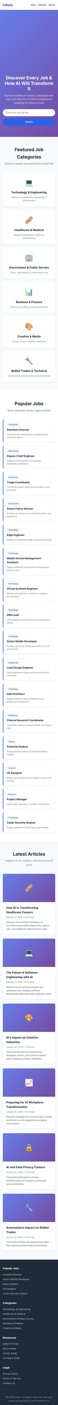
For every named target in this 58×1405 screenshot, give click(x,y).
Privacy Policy (10, 1373)
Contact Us (9, 1383)
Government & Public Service (18, 1318)
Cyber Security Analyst (15, 1293)
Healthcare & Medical (14, 1313)
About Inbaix (9, 1348)
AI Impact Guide (11, 1358)
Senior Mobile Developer (16, 1279)
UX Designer (9, 1288)
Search (29, 122)
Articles (42, 4)
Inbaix (8, 5)
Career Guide (10, 1353)
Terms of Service (12, 1378)
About (52, 4)
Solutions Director (12, 1274)
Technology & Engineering (17, 1309)
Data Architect (10, 1284)
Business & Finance (13, 1323)
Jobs (33, 4)
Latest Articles (10, 1343)
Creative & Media (12, 1328)
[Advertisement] (29, 48)
